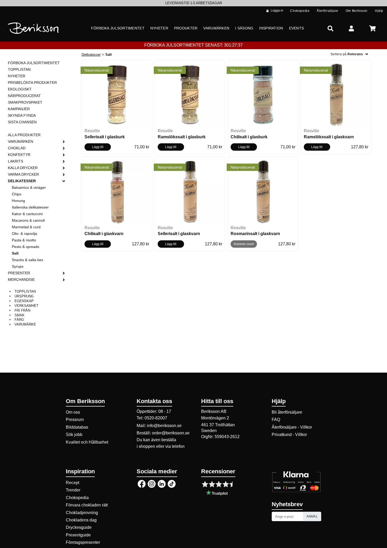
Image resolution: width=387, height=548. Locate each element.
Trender (73, 490)
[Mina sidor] (351, 28)
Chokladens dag (81, 520)
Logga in (277, 10)
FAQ (276, 419)
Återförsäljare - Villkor (292, 427)
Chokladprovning (82, 512)
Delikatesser (91, 55)
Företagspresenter (83, 542)
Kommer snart (244, 244)
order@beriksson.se (171, 433)
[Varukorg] (372, 28)
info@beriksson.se (164, 425)
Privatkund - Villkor (289, 434)
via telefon (175, 446)
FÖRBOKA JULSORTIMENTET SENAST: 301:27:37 (193, 45)
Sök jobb (74, 434)
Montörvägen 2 (215, 418)
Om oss (73, 412)
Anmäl (312, 516)
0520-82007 (156, 418)
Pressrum (75, 419)
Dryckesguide (79, 527)
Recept (72, 482)
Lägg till (97, 147)
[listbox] (193, 3)
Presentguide (78, 535)
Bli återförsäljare (287, 412)
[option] (193, 3)
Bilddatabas (77, 427)
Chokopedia (77, 497)
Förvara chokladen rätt (87, 505)
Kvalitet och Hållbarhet (87, 442)
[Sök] (330, 28)
